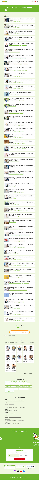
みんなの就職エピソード (10, 391)
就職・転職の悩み (14, 417)
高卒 (7, 404)
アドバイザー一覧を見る (28, 373)
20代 (17, 381)
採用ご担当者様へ (13, 477)
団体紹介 (6, 423)
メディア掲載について (20, 477)
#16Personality (6, 335)
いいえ (26, 455)
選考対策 (6, 409)
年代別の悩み (19, 417)
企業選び (29, 386)
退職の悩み (10, 417)
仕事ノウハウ (11, 420)
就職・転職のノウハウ (17, 410)
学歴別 (6, 402)
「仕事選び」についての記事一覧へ (19, 332)
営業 (22, 381)
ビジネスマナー (15, 420)
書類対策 (6, 410)
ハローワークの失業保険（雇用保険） (20, 407)
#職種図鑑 (13, 335)
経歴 (6, 399)
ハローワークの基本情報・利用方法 (10, 407)
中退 (13, 404)
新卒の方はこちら (30, 468)
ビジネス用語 (7, 420)
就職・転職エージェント (10, 386)
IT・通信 (25, 381)
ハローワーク (17, 386)
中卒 (5, 404)
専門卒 (11, 404)
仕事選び (6, 412)
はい (14, 455)
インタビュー (7, 422)
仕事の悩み (6, 417)
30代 (19, 381)
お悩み (6, 415)
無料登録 (33, 1)
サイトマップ (27, 477)
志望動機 (25, 386)
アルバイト (7, 381)
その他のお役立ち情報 (21, 420)
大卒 (9, 404)
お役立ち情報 (7, 419)
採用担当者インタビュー (11, 423)
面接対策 (9, 410)
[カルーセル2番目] (19, 447)
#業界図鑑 (9, 335)
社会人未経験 (13, 381)
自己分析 (21, 386)
